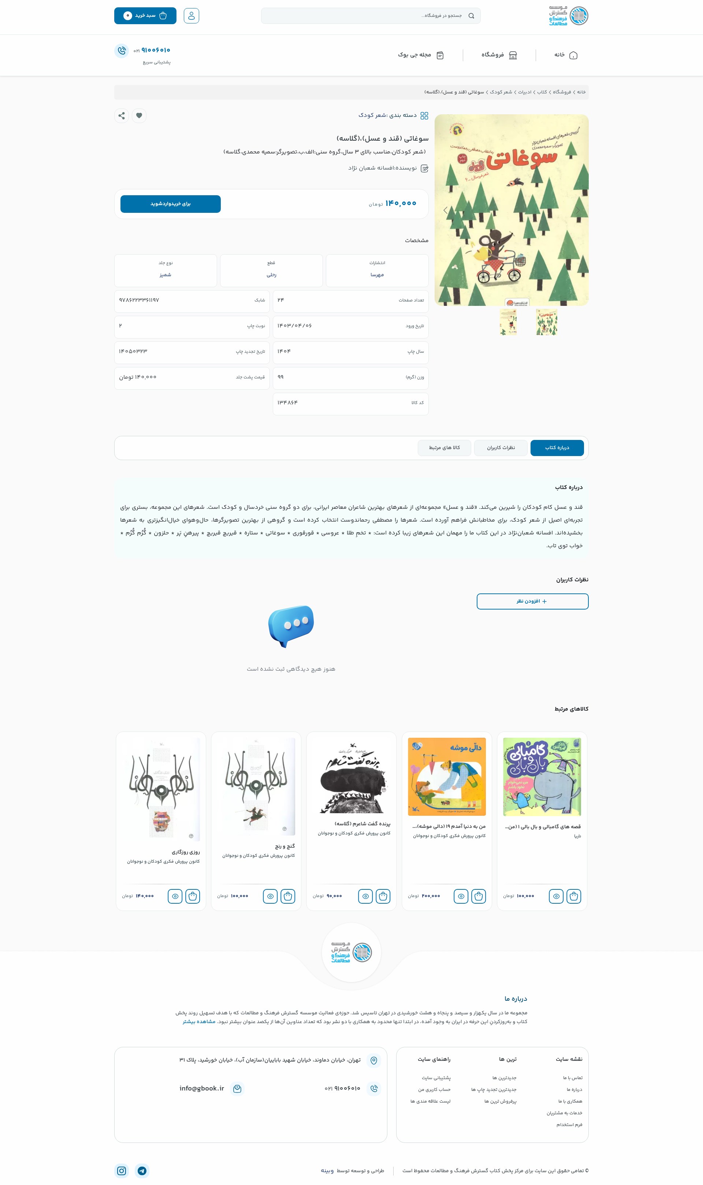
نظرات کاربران (501, 448)
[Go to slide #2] (508, 322)
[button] (139, 115)
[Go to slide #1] (546, 322)
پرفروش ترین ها (500, 1101)
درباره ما (575, 1089)
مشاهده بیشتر (199, 1022)
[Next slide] (446, 210)
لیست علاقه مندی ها (430, 1101)
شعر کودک (372, 115)
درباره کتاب (557, 448)
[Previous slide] (577, 210)
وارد (167, 204)
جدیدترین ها (504, 1078)
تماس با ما (573, 1078)
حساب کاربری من (434, 1089)
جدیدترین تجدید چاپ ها (494, 1089)
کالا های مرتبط (444, 448)
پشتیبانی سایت (436, 1078)
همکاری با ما (570, 1101)
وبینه (327, 1171)
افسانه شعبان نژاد (371, 168)
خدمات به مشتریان (565, 1113)
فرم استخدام (570, 1125)
